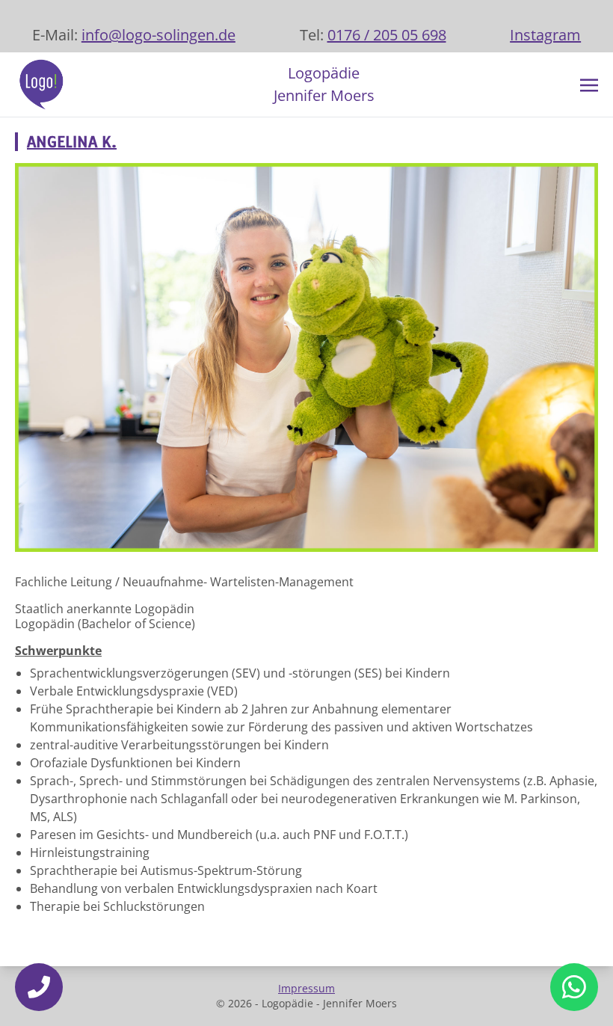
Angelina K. (72, 141)
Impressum (306, 988)
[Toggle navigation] (589, 84)
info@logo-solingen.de (158, 35)
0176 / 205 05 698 (386, 35)
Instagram (545, 35)
